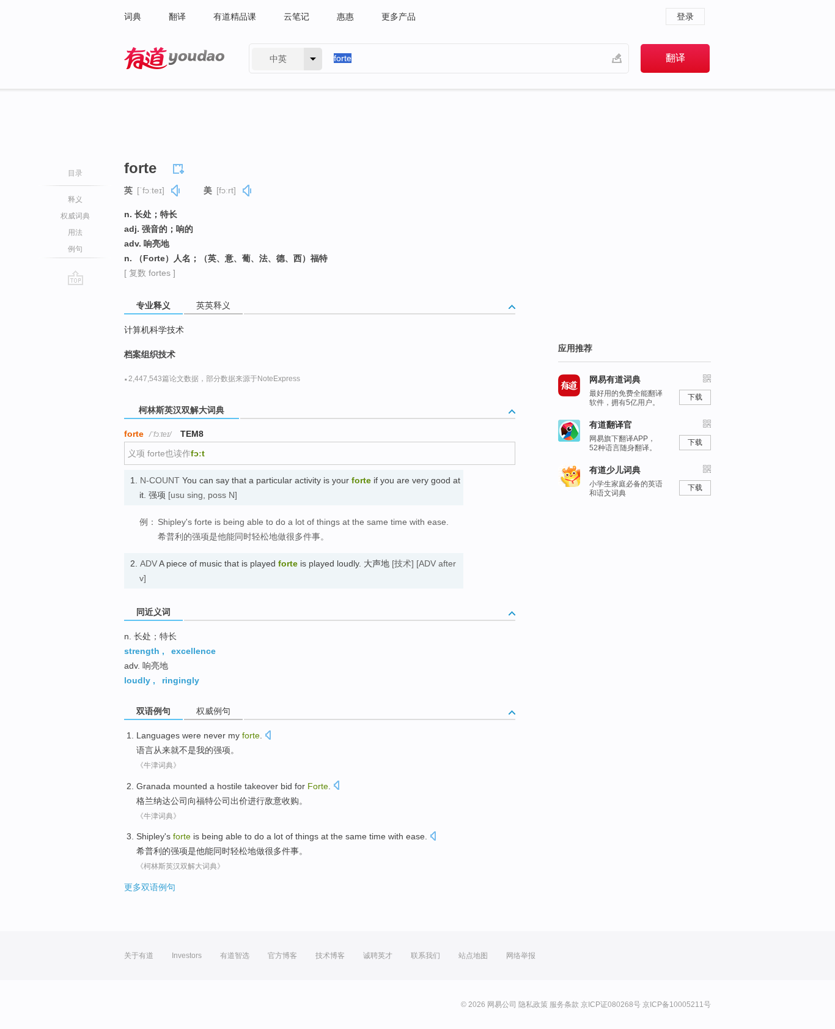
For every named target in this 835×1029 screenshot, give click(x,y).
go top (75, 277)
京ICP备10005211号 (676, 1004)
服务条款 (564, 1004)
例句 (75, 249)
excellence (193, 651)
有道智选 (234, 955)
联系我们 (425, 955)
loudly (137, 680)
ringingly (180, 680)
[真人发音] (176, 190)
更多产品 (398, 16)
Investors (187, 955)
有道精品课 (234, 16)
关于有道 (138, 955)
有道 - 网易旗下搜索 (174, 58)
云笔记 (296, 16)
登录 (685, 16)
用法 (75, 232)
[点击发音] (268, 736)
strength (142, 651)
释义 (75, 199)
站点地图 (473, 955)
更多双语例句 (149, 887)
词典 (132, 16)
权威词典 (75, 216)
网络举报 (520, 955)
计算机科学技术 (154, 330)
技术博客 (330, 955)
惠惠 (345, 16)
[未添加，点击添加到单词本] (180, 167)
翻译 (177, 16)
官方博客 (282, 955)
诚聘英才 (377, 955)
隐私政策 (533, 1004)
